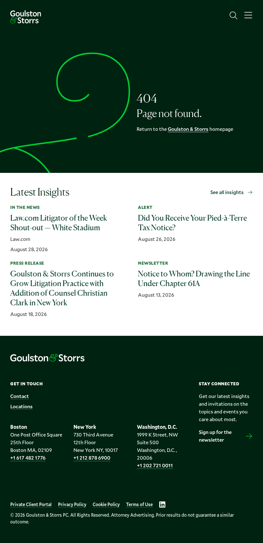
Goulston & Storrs (188, 128)
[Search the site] (233, 15)
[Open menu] (248, 15)
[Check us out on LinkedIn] (162, 504)
